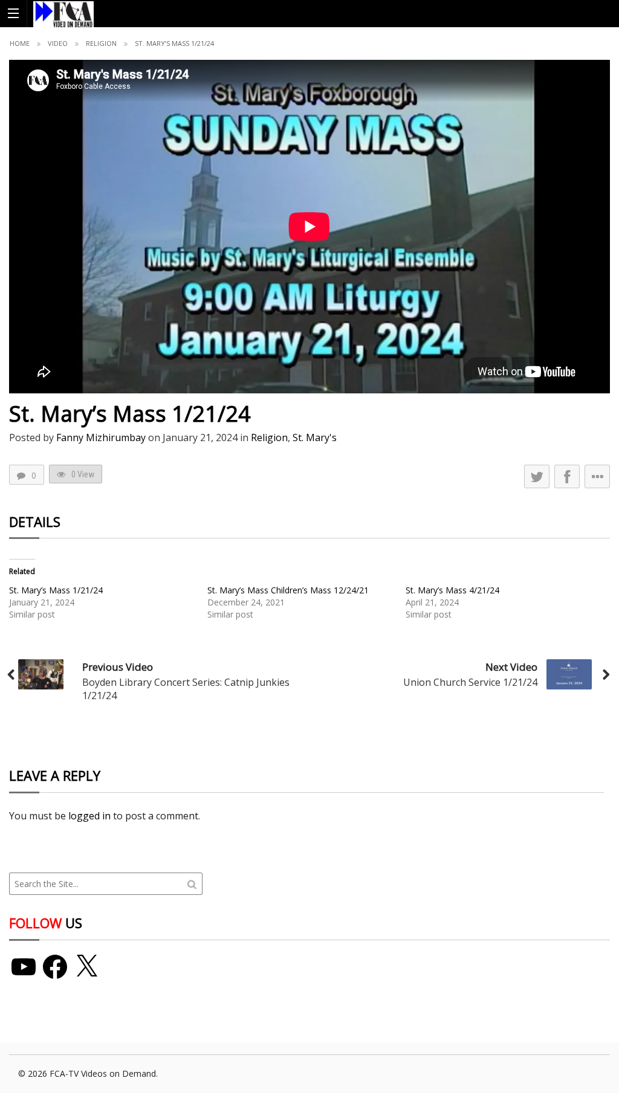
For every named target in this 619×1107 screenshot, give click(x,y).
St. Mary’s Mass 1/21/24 (56, 590)
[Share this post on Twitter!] (536, 476)
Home (20, 43)
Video (58, 43)
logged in (89, 815)
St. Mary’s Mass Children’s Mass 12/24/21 (288, 590)
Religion (101, 43)
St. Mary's (315, 437)
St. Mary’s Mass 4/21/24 (452, 590)
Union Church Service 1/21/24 (470, 682)
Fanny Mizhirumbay (101, 437)
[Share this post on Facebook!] (567, 476)
